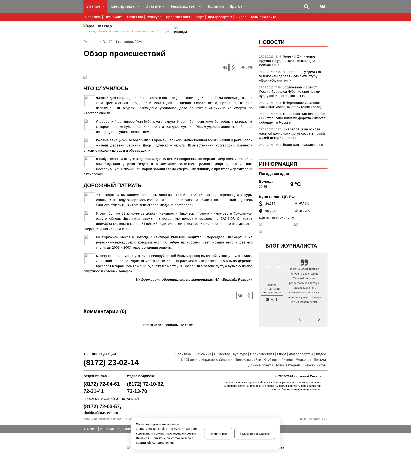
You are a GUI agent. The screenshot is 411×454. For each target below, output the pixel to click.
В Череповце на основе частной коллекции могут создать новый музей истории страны (292, 133)
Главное (89, 42)
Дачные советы (260, 365)
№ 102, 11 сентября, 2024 (122, 42)
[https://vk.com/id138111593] (272, 299)
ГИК (325, 419)
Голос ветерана (288, 365)
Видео (241, 17)
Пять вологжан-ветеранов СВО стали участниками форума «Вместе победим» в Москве (292, 118)
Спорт (199, 17)
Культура (154, 17)
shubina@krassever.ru (100, 413)
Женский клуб (315, 365)
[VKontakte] (167, 331)
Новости (271, 42)
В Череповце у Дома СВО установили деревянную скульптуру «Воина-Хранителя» (290, 76)
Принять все (218, 433)
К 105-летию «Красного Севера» (207, 360)
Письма (320, 360)
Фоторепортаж (220, 17)
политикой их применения (154, 443)
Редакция (124, 429)
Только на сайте (263, 17)
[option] (293, 62)
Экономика (114, 17)
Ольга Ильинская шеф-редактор (272, 288)
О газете (90, 429)
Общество (135, 17)
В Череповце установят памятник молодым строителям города (291, 105)
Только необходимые (255, 433)
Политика (93, 17)
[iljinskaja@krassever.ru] (267, 299)
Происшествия (178, 17)
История (107, 429)
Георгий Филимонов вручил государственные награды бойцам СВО (287, 60)
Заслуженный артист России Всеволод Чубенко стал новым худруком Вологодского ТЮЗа (289, 91)
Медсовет (303, 360)
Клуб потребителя (278, 360)
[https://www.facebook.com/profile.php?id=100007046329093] (276, 299)
